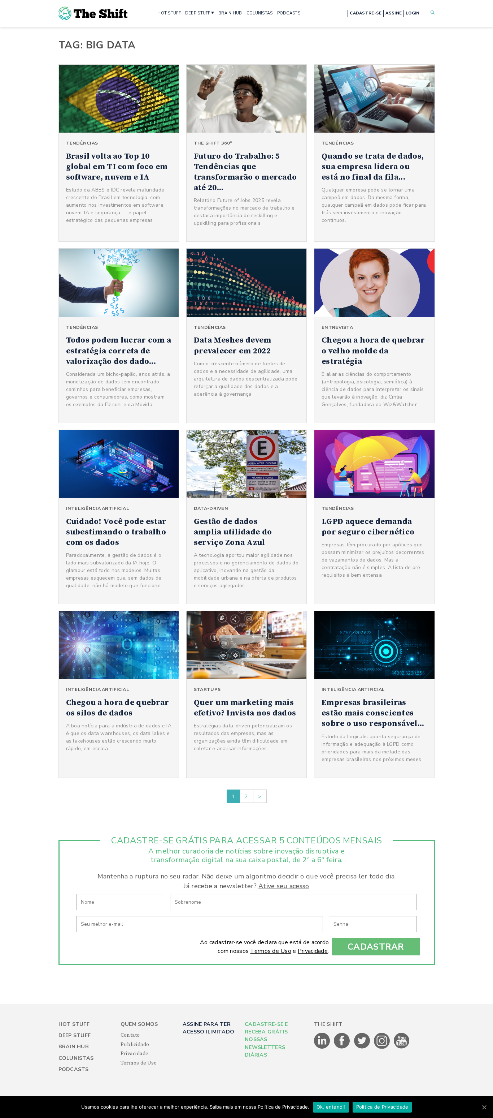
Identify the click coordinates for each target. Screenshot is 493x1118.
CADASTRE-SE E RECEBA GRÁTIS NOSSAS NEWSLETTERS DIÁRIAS (266, 1040)
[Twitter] (362, 1047)
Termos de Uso (270, 951)
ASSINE (393, 13)
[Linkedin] (322, 1047)
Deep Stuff (74, 1035)
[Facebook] (342, 1047)
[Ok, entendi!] (484, 1107)
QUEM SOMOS (139, 1024)
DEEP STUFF (197, 13)
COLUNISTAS (260, 13)
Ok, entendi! (331, 1107)
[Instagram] (382, 1047)
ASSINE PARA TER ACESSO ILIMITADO (208, 1028)
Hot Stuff (74, 1024)
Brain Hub (73, 1046)
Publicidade (135, 1044)
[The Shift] (93, 13)
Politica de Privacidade (382, 1107)
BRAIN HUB (230, 13)
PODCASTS (288, 13)
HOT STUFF (169, 13)
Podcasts (73, 1069)
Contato (130, 1035)
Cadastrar (376, 947)
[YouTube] (402, 1047)
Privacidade (313, 951)
